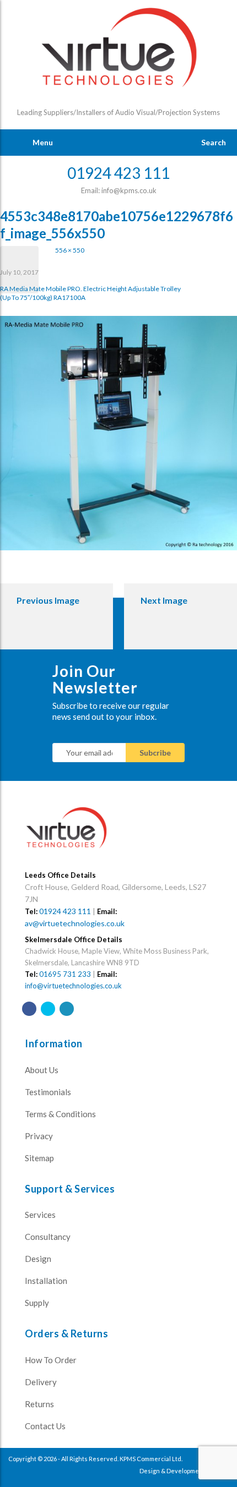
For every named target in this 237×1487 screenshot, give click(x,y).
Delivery (41, 1382)
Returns (39, 1404)
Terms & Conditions (60, 1114)
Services (40, 1215)
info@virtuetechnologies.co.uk (73, 985)
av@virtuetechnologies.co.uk (75, 923)
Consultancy (48, 1237)
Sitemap (39, 1158)
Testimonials (48, 1092)
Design (38, 1259)
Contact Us (45, 1426)
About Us (41, 1070)
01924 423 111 (65, 911)
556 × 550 (69, 250)
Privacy (39, 1136)
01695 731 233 (65, 974)
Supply (37, 1303)
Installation (46, 1281)
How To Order (51, 1360)
